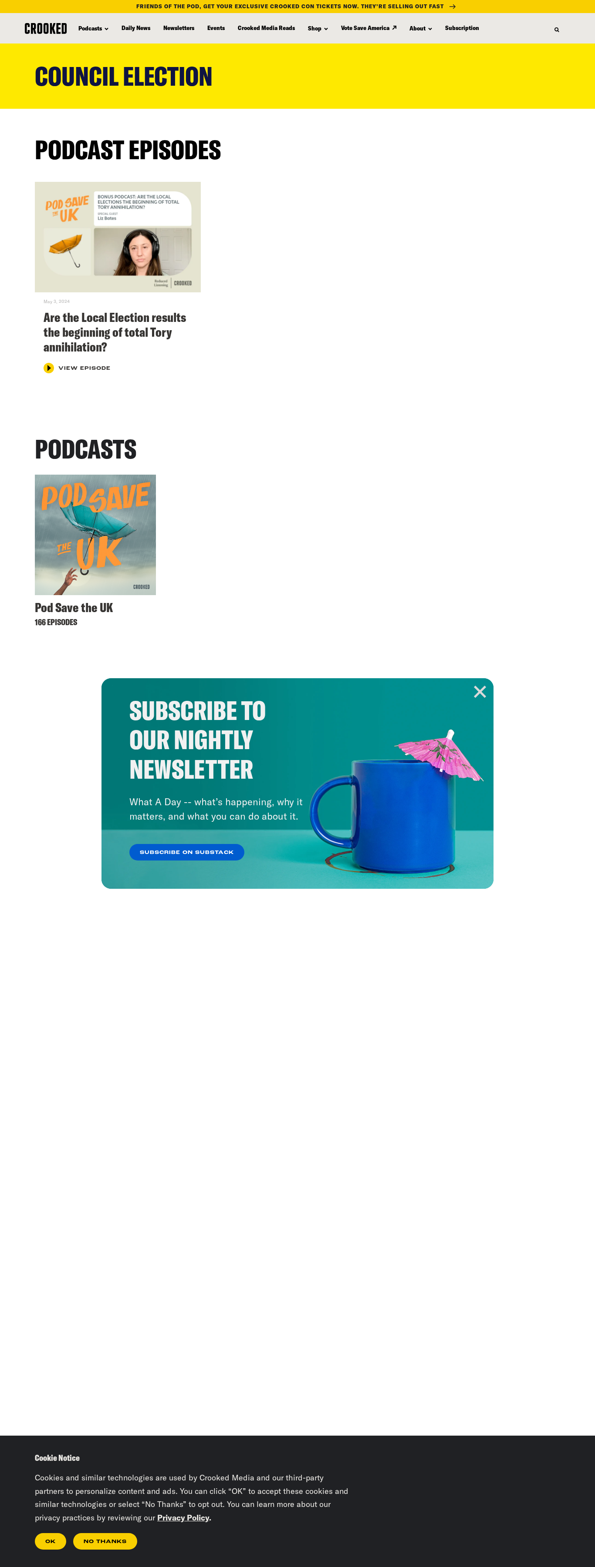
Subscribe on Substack (187, 852)
